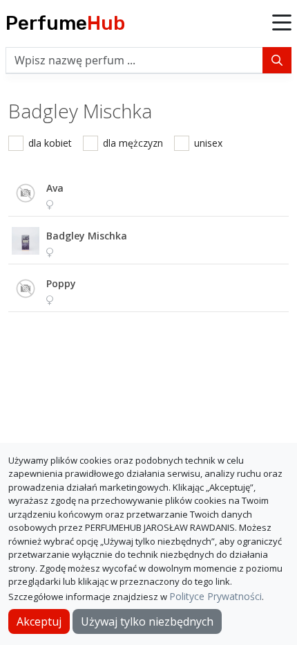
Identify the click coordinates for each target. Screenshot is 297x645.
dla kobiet (50, 142)
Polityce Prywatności (215, 596)
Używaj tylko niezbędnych (147, 621)
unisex (208, 142)
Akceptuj (39, 621)
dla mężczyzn (133, 142)
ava (55, 187)
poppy (61, 283)
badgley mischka (86, 235)
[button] (281, 23)
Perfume (65, 23)
